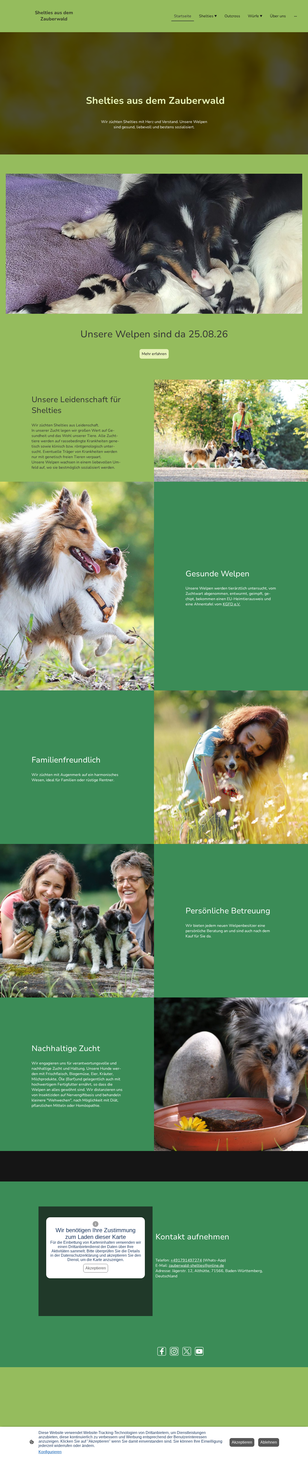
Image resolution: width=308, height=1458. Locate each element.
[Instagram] (174, 1351)
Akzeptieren (95, 1268)
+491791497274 (186, 1260)
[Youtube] (199, 1351)
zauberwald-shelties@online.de (196, 1265)
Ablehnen (268, 1442)
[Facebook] (161, 1351)
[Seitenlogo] (54, 26)
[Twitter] (186, 1351)
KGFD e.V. (231, 604)
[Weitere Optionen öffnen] (295, 16)
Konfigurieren (50, 1452)
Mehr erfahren (154, 354)
